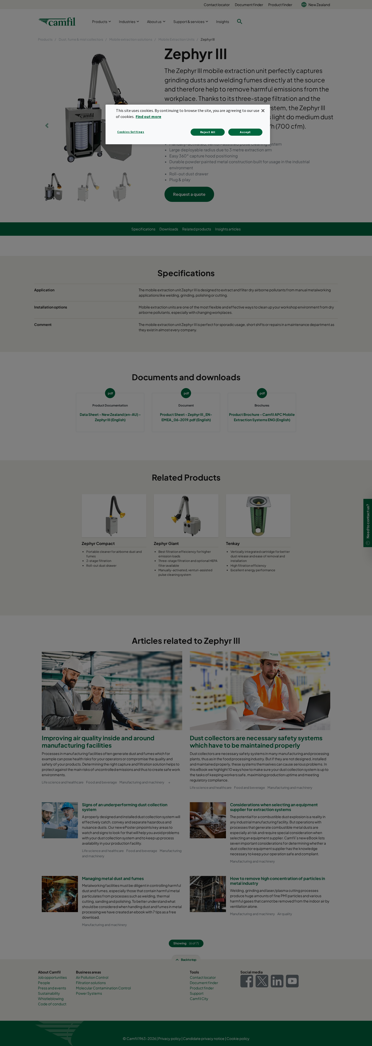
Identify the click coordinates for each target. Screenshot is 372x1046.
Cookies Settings (130, 132)
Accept (245, 132)
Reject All (207, 132)
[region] (188, 124)
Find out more (148, 116)
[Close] (262, 110)
